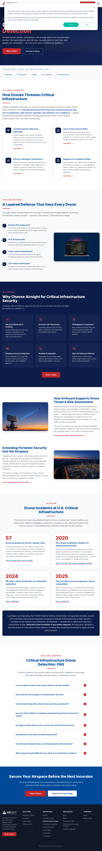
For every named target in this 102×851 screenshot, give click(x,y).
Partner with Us (27, 824)
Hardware (26, 818)
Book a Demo (11, 51)
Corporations (47, 830)
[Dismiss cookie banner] (94, 7)
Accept (71, 25)
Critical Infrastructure (50, 821)
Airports (45, 815)
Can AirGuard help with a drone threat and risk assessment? (51, 704)
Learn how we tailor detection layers (68, 435)
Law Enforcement (48, 827)
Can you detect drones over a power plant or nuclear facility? (51, 685)
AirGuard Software (29, 815)
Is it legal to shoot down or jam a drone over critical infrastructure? (51, 725)
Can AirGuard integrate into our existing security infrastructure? (51, 744)
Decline (87, 25)
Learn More (17, 148)
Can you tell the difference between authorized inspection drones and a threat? (51, 714)
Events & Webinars (69, 829)
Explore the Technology (62, 793)
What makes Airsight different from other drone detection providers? (51, 753)
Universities (46, 833)
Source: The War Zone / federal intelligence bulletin (74, 563)
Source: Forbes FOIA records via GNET (19, 560)
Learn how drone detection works (15, 482)
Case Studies (27, 821)
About (85, 815)
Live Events (46, 836)
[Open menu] (98, 3)
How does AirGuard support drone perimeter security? (51, 695)
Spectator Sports (48, 818)
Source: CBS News (12, 601)
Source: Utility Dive (62, 601)
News (65, 818)
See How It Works (33, 51)
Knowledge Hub (68, 821)
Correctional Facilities (50, 824)
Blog (64, 815)
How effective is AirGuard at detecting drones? (51, 735)
